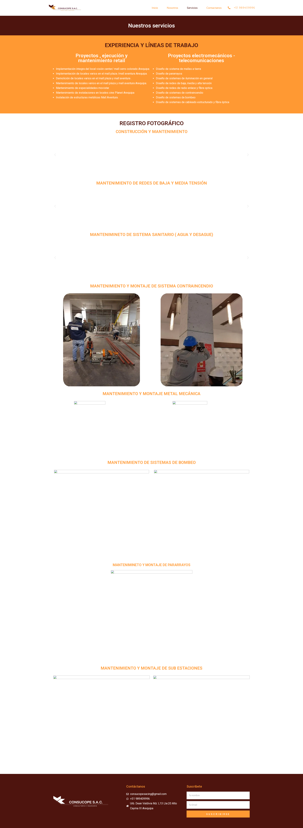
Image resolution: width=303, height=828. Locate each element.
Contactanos (214, 7)
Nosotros (172, 7)
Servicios (192, 7)
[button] (55, 154)
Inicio (155, 7)
